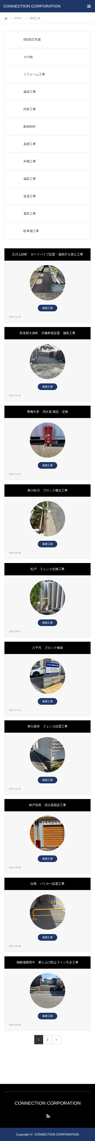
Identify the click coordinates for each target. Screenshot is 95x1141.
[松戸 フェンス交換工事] (47, 597)
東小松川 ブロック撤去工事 (47, 490)
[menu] (89, 6)
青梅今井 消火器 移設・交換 (47, 411)
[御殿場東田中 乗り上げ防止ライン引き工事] (47, 990)
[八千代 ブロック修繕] (47, 676)
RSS (47, 1115)
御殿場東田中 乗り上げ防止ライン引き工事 (47, 962)
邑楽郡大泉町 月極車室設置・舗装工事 (47, 333)
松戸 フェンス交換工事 (47, 569)
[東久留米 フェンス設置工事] (47, 754)
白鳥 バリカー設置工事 (47, 883)
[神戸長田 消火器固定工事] (47, 833)
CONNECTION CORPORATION (32, 6)
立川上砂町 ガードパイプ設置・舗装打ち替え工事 (47, 254)
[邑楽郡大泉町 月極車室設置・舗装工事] (47, 361)
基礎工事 (47, 308)
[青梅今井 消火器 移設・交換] (47, 440)
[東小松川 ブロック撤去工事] (47, 518)
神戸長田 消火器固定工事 (47, 805)
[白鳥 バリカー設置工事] (47, 912)
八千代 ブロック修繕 (47, 647)
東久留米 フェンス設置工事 (47, 726)
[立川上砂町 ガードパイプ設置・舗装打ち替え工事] (47, 282)
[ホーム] (5, 17)
